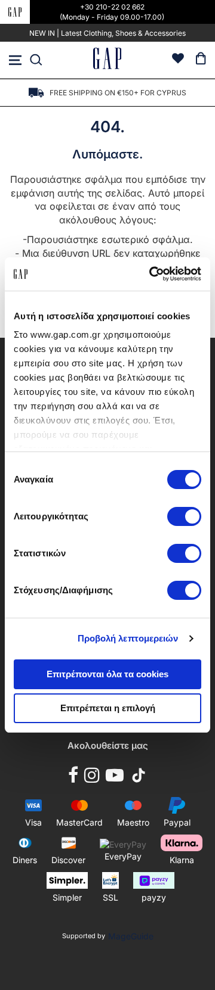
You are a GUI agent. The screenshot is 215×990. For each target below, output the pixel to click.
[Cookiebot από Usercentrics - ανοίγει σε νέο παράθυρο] (151, 274)
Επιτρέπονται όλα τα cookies (107, 674)
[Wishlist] (178, 60)
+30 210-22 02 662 (112, 6)
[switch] (184, 517)
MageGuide (130, 936)
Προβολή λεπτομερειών (128, 638)
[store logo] (107, 60)
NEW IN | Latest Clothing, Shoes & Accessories (107, 33)
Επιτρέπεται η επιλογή (107, 708)
